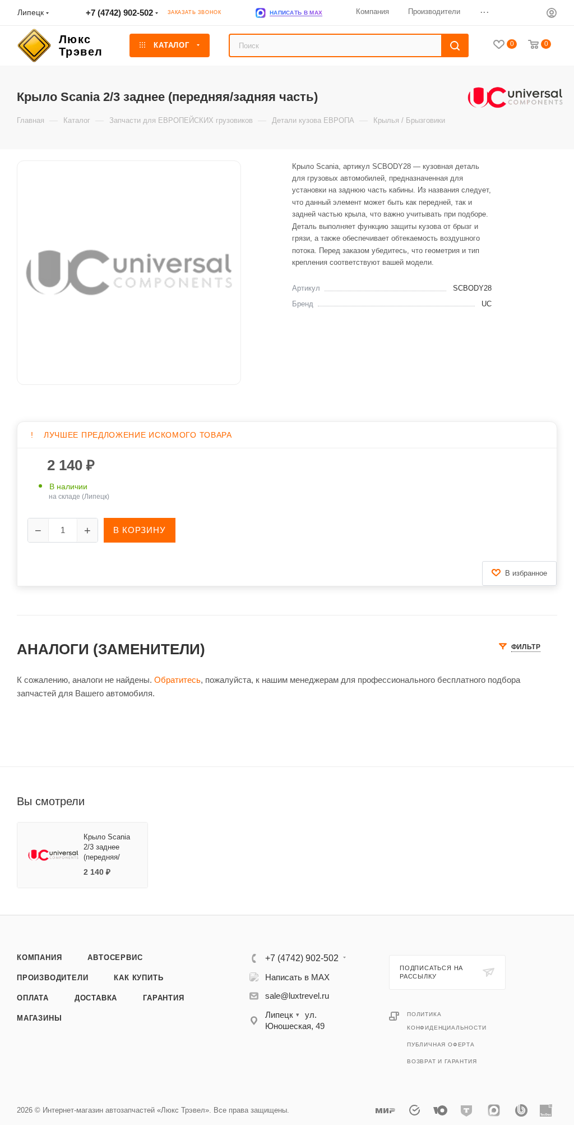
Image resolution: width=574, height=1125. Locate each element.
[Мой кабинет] (552, 14)
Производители (52, 978)
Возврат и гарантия (441, 1061)
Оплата (33, 998)
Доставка (96, 998)
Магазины (39, 1018)
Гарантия (163, 998)
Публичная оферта (441, 1044)
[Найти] (455, 45)
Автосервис (114, 957)
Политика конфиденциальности (446, 1021)
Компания (39, 957)
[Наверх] (519, 872)
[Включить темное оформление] (530, 12)
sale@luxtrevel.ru (297, 995)
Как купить (138, 978)
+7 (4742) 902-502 (119, 12)
